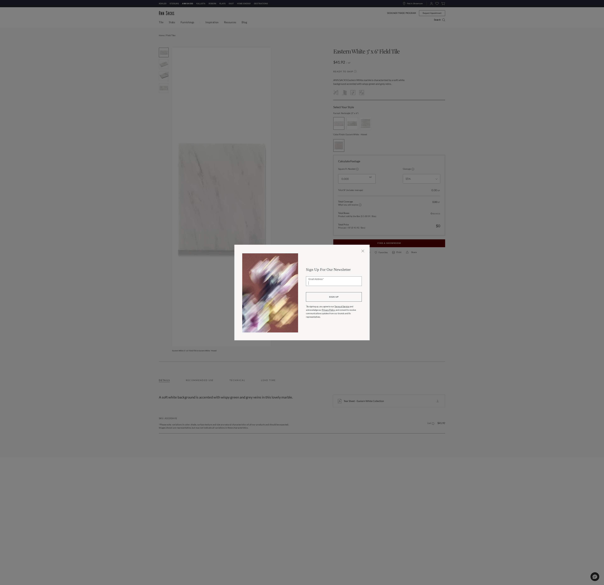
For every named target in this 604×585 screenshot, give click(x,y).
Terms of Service (341, 306)
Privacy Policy (328, 310)
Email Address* (316, 279)
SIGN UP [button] (334, 297)
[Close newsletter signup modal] (362, 251)
